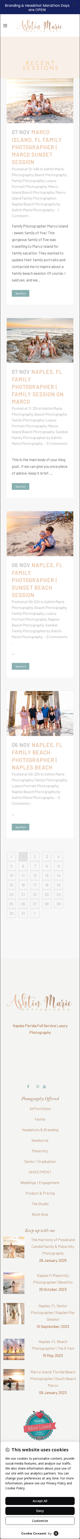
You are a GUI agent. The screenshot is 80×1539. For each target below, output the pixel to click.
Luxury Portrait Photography (35, 773)
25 (11, 891)
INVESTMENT (40, 1159)
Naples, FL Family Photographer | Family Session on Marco (38, 374)
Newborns (40, 1127)
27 (35, 891)
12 (35, 862)
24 (58, 881)
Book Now (40, 1201)
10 (11, 862)
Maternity (40, 1138)
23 (47, 881)
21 (23, 881)
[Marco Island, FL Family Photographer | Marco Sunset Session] (40, 88)
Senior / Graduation (40, 1148)
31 (23, 900)
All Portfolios (40, 1096)
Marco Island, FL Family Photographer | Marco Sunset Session (37, 134)
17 (35, 872)
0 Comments (56, 430)
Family (40, 1106)
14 (58, 862)
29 (58, 891)
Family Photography (28, 167)
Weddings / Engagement (40, 1170)
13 (46, 862)
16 (23, 872)
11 (23, 862)
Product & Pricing (40, 1180)
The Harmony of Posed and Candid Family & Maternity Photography (53, 1234)
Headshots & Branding (40, 1117)
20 (11, 881)
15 (11, 872)
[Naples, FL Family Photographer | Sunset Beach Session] (40, 521)
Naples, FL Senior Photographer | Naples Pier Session (53, 1300)
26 (23, 891)
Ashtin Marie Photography (33, 197)
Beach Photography (50, 162)
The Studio (40, 1191)
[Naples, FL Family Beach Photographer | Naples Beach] (40, 700)
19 (58, 872)
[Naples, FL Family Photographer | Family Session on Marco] (40, 327)
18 (46, 872)
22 (35, 881)
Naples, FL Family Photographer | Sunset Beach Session (37, 567)
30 (11, 900)
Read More (21, 280)
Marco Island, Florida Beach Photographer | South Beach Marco (53, 1366)
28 (47, 891)
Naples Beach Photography (34, 191)
